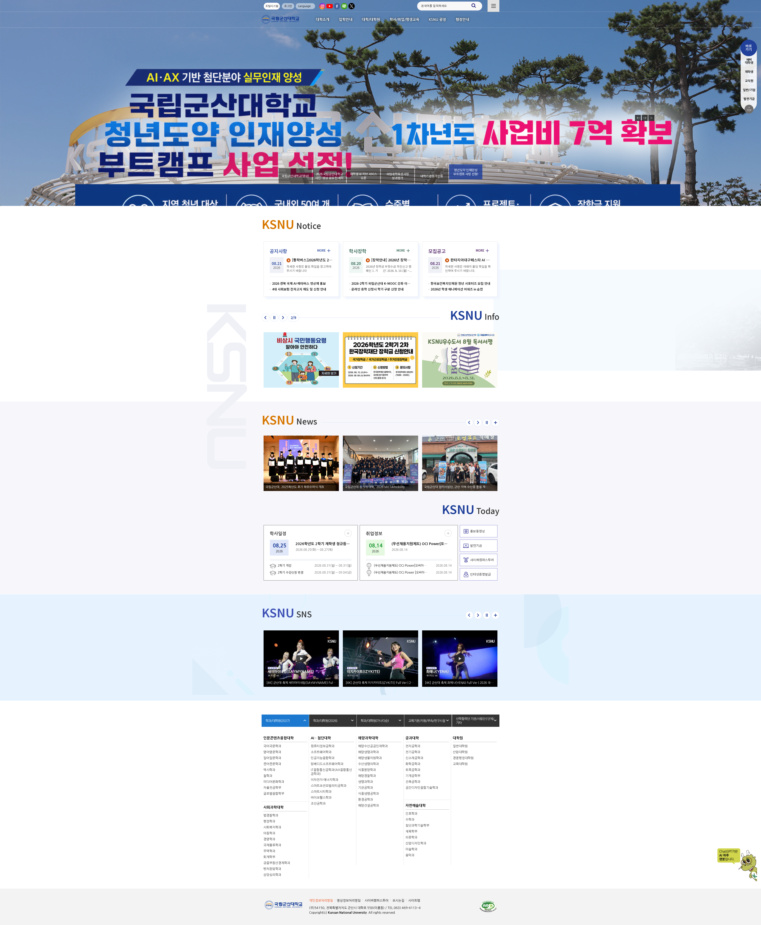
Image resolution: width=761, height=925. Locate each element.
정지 (651, 118)
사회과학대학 (273, 807)
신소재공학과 (414, 757)
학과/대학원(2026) (325, 720)
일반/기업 (749, 90)
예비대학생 (749, 61)
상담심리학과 (272, 874)
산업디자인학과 (415, 843)
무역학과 (269, 851)
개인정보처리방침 (321, 900)
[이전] (266, 318)
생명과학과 (365, 781)
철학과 (267, 775)
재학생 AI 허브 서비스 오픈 (363, 175)
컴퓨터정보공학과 (323, 746)
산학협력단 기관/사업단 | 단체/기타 (475, 720)
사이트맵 (414, 900)
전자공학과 (412, 746)
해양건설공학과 (368, 805)
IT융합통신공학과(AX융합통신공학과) (331, 771)
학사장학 (357, 250)
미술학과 (411, 849)
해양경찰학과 (367, 775)
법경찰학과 (270, 815)
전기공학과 (412, 752)
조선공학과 (318, 803)
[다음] (283, 318)
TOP (749, 109)
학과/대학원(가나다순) (375, 720)
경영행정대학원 (463, 757)
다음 (645, 118)
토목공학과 (412, 769)
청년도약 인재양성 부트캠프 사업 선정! (465, 175)
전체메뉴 (493, 6)
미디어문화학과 (273, 781)
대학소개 (322, 19)
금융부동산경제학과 (276, 862)
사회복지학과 (272, 827)
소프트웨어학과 (321, 752)
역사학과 (269, 769)
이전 (638, 118)
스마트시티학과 (321, 791)
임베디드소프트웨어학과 (327, 763)
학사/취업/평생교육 (404, 19)
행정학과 (269, 821)
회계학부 (269, 856)
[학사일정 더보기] (348, 533)
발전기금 (749, 98)
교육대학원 (460, 763)
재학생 (749, 71)
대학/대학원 (371, 19)
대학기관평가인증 (431, 175)
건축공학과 (412, 781)
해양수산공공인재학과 (373, 746)
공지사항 (278, 250)
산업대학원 (460, 752)
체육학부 (411, 831)
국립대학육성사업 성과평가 (397, 175)
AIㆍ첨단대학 (321, 738)
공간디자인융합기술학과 (421, 787)
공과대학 (412, 738)
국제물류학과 (272, 845)
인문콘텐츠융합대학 (278, 738)
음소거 (384, 121)
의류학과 (411, 837)
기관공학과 (365, 787)
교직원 (749, 80)
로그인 (288, 6)
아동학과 (269, 833)
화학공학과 (412, 763)
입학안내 (345, 19)
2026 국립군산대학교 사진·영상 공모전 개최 (329, 175)
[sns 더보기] (495, 615)
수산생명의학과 (368, 763)
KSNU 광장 (437, 19)
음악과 (409, 855)
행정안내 (462, 19)
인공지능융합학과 (323, 757)
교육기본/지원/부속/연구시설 (426, 720)
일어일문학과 (272, 757)
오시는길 (398, 900)
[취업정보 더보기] (448, 533)
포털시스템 (271, 6)
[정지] (274, 318)
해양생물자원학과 (370, 757)
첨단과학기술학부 (417, 825)
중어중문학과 (272, 763)
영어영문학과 (272, 752)
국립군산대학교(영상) (295, 171)
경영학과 (269, 839)
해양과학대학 (368, 738)
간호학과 (411, 813)
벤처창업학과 (272, 868)
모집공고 (437, 250)
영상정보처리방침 (349, 900)
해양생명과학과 (368, 752)
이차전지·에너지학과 (324, 779)
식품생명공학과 (368, 793)
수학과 (409, 819)
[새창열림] (322, 6)
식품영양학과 (367, 769)
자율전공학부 (272, 787)
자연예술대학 (415, 805)
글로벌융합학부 (273, 793)
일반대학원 (460, 746)
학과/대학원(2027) (278, 720)
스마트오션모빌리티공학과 (328, 785)
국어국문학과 (272, 746)
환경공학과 (365, 799)
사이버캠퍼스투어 (376, 900)
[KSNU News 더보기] (495, 422)
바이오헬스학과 (321, 797)
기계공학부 (412, 775)
